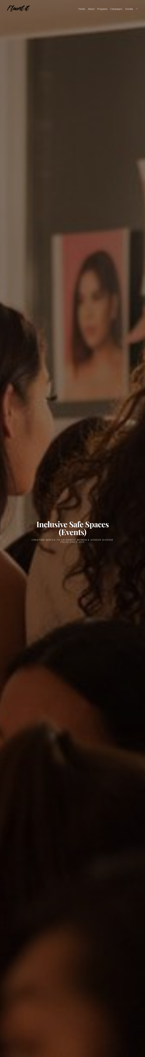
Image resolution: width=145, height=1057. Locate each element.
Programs (102, 9)
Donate (129, 9)
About (91, 9)
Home (81, 9)
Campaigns (116, 9)
